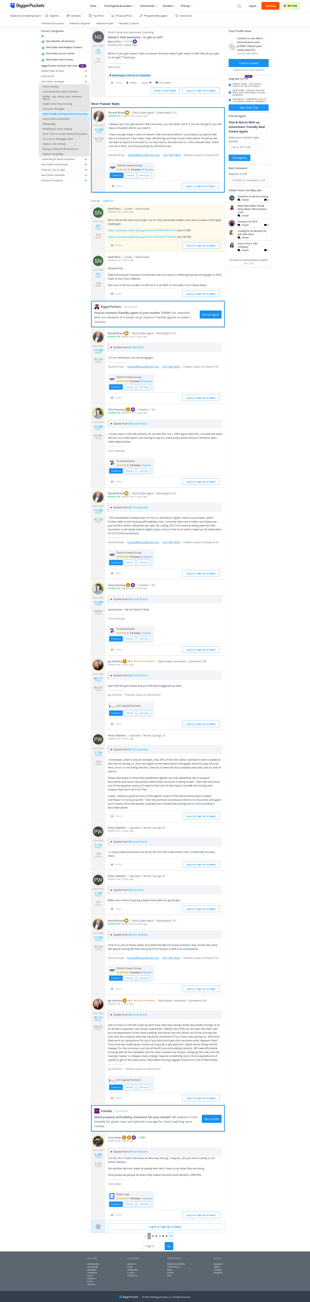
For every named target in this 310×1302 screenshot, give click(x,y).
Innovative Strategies (54, 108)
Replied (128, 115)
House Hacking (50, 86)
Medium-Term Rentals (54, 143)
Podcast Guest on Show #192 (201, 155)
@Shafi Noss (136, 347)
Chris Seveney (117, 409)
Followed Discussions (52, 23)
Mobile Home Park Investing (57, 103)
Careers (131, 1272)
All (42, 36)
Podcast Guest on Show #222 (143, 695)
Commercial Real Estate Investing (60, 91)
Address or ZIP (238, 174)
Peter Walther (117, 735)
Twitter (216, 1266)
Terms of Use (173, 1266)
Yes (246, 263)
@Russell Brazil (137, 423)
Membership (93, 1264)
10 (170, 1236)
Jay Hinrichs (115, 661)
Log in (252, 5)
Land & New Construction (56, 118)
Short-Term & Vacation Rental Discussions (65, 133)
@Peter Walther (138, 934)
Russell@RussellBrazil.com (144, 155)
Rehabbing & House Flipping (57, 128)
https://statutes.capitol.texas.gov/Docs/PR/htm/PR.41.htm (142, 230)
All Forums (139, 661)
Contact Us (132, 1275)
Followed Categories (80, 23)
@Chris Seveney (138, 507)
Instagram (218, 1272)
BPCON (292, 5)
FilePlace (91, 1278)
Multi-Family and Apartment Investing (65, 113)
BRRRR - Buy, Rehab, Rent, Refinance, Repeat (63, 97)
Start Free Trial (249, 107)
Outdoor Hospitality (53, 153)
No (251, 263)
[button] (146, 83)
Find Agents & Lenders (118, 5)
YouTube (217, 1269)
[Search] (239, 6)
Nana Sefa (114, 41)
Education (91, 1269)
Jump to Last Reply (165, 90)
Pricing (185, 5)
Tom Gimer (115, 1137)
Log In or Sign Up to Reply (201, 90)
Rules (169, 1269)
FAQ (169, 1275)
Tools (93, 5)
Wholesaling (49, 123)
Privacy (170, 1272)
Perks (89, 1281)
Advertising (132, 1269)
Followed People (104, 23)
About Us (131, 1264)
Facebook (217, 1264)
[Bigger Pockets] (28, 5)
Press (129, 1266)
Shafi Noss (114, 208)
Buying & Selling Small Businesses (60, 148)
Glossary (91, 1284)
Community (147, 5)
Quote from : (129, 347)
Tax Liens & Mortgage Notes (58, 138)
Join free (270, 5)
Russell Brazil (116, 112)
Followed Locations (128, 23)
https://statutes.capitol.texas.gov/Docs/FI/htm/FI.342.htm (142, 237)
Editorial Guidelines (176, 1264)
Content (168, 5)
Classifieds (92, 1272)
